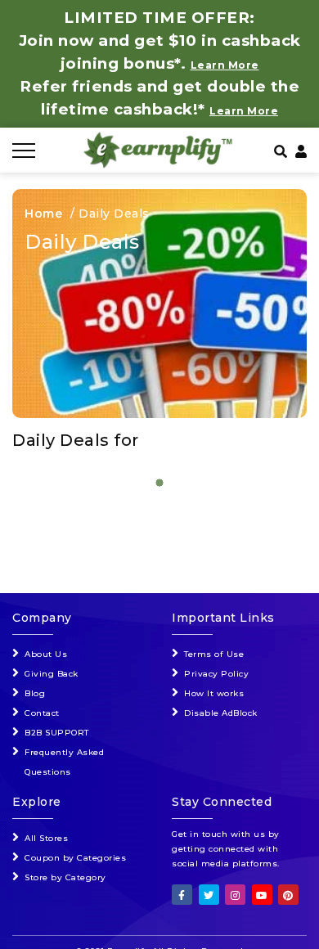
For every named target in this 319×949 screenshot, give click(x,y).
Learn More (243, 111)
